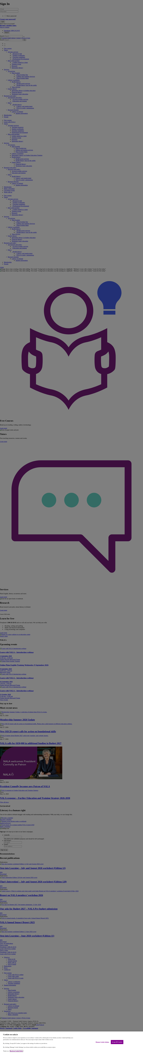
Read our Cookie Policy (16, 1051)
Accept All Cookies (117, 1042)
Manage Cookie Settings (102, 1042)
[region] (71, 1042)
